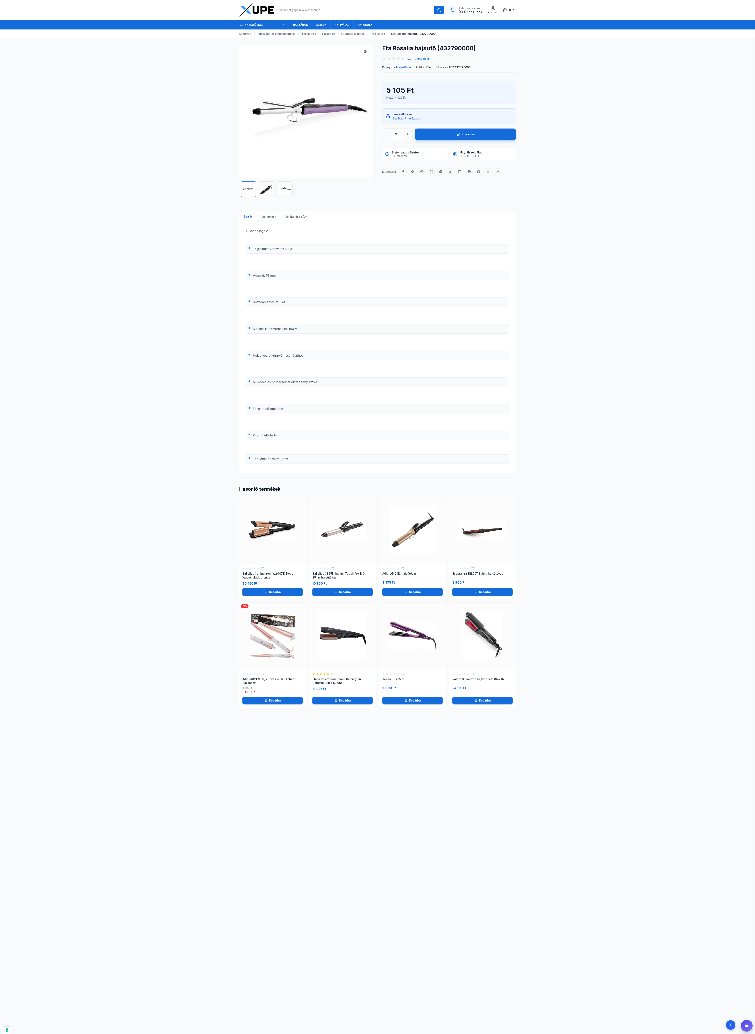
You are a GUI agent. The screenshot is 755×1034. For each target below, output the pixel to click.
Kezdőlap (245, 33)
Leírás (248, 216)
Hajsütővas (378, 33)
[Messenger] (412, 171)
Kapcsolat (366, 24)
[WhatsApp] (421, 171)
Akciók (321, 24)
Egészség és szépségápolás (276, 33)
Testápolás (309, 33)
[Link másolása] (497, 171)
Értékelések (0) (296, 216)
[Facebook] (403, 171)
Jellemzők (269, 216)
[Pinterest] (469, 171)
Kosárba (275, 592)
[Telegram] (440, 171)
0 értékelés (422, 58)
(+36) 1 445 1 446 (471, 11)
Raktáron (300, 24)
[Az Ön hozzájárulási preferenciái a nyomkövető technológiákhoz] (7, 1030)
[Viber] (431, 171)
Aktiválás (342, 24)
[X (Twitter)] (450, 171)
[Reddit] (478, 171)
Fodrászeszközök (353, 33)
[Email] (488, 171)
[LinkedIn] (459, 171)
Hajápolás (328, 33)
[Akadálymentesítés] (730, 1025)
